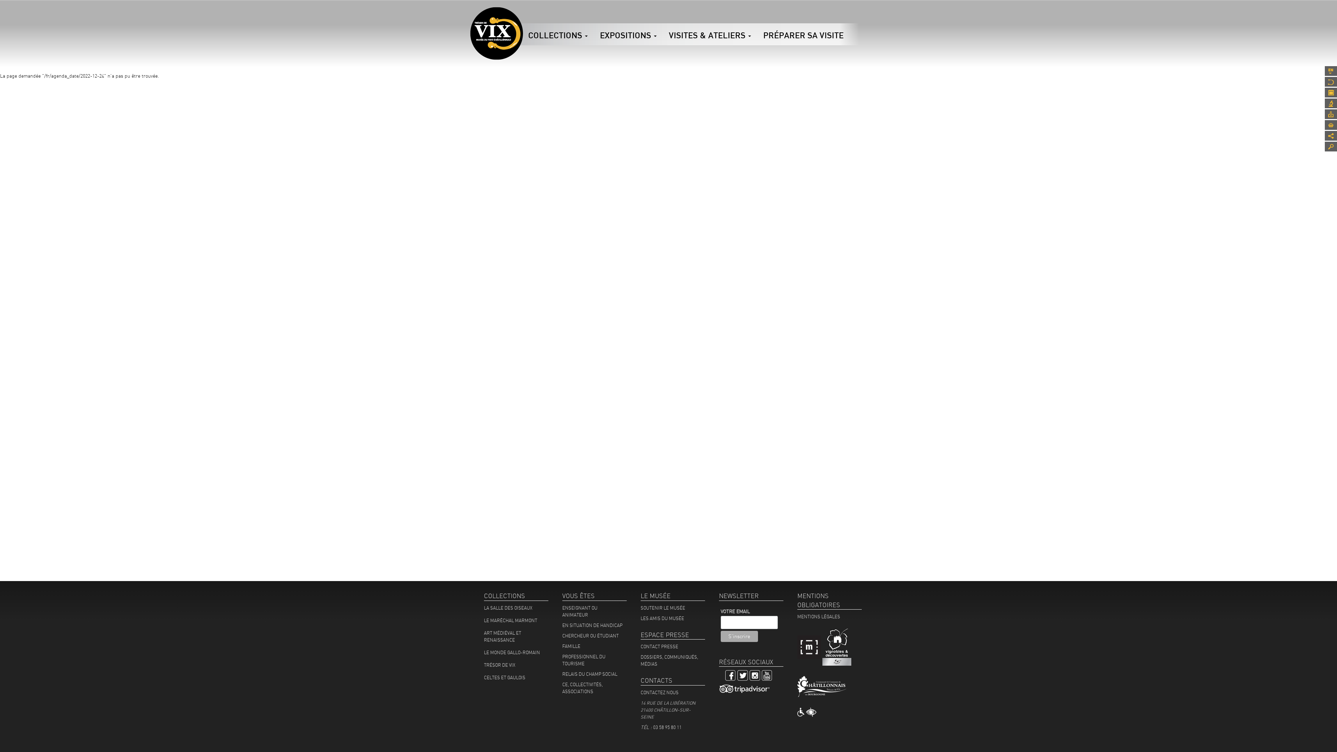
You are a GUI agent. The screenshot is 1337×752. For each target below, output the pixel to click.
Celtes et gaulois (504, 677)
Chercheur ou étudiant (590, 636)
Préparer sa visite (803, 35)
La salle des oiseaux (508, 608)
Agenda (1331, 92)
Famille (571, 646)
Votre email (735, 611)
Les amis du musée (662, 618)
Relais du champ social (589, 674)
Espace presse (1331, 114)
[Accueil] (496, 33)
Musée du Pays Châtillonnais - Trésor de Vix (523, 15)
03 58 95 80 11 (667, 727)
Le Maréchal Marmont (510, 620)
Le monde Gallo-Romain (512, 652)
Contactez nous (660, 692)
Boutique (1331, 125)
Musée (1331, 82)
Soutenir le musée (663, 608)
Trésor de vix (499, 665)
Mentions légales (818, 616)
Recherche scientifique (1331, 103)
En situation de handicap (592, 625)
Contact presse (659, 646)
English (1331, 71)
